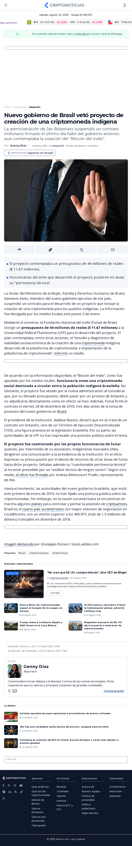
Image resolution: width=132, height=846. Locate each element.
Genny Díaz (18, 145)
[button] (66, 249)
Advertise (115, 796)
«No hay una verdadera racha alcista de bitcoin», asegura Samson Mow (64, 726)
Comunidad (19, 107)
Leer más (56, 592)
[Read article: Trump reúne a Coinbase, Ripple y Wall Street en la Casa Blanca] (11, 625)
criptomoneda (93, 343)
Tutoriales (63, 791)
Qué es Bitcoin (40, 786)
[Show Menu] (5, 5)
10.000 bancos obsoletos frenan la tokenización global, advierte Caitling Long (104, 607)
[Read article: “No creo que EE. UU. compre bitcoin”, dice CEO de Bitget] (24, 584)
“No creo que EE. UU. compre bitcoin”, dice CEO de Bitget (87, 572)
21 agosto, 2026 (79, 578)
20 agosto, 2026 (28, 615)
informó (61, 353)
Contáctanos (117, 786)
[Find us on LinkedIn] (10, 792)
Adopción (34, 107)
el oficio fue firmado (32, 474)
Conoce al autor (114, 691)
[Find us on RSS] (16, 792)
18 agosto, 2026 (93, 632)
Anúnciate (115, 791)
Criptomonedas (39, 553)
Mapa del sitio (90, 813)
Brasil (61, 411)
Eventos (61, 801)
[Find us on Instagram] (15, 785)
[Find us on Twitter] (9, 785)
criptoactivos (116, 504)
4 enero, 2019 (39, 145)
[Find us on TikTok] (21, 792)
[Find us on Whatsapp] (4, 798)
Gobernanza (60, 553)
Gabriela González (59, 578)
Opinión (61, 796)
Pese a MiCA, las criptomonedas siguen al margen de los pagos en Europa (41, 607)
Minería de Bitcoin (38, 801)
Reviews (61, 786)
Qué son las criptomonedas (41, 793)
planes (36, 504)
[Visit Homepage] (64, 5)
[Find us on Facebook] (3, 785)
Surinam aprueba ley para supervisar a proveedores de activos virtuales (65, 713)
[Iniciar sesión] (124, 5)
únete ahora (82, 33)
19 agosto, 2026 (28, 629)
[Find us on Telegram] (4, 792)
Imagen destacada (18, 544)
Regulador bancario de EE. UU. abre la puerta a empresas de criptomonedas (103, 625)
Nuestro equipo (91, 791)
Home (7, 107)
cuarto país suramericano (43, 509)
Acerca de (88, 786)
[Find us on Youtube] (21, 785)
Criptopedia (39, 825)
